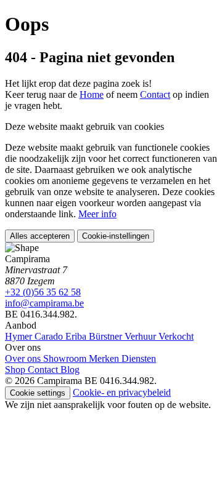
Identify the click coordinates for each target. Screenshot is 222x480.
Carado (50, 336)
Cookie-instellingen (115, 236)
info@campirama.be (44, 303)
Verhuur (141, 336)
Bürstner (107, 336)
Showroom (66, 358)
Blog (70, 369)
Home (92, 94)
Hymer (20, 336)
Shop (16, 369)
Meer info (97, 214)
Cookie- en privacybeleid (122, 392)
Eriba (77, 336)
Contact (155, 94)
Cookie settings (37, 393)
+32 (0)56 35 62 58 (43, 292)
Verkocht (176, 336)
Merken (105, 358)
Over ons (24, 358)
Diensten (138, 358)
